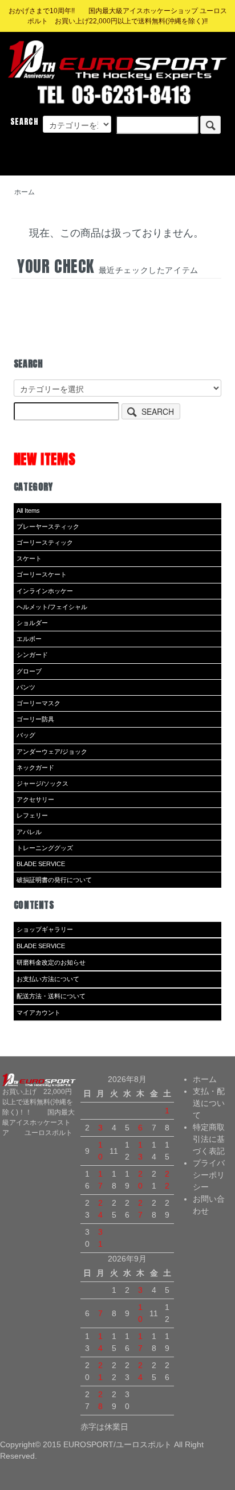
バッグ (26, 735)
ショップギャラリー (45, 929)
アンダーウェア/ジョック (52, 751)
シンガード (32, 654)
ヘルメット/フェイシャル (52, 606)
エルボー (29, 638)
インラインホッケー (45, 590)
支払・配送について (209, 1103)
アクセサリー (35, 799)
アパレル (29, 831)
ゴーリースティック (45, 542)
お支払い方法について (48, 978)
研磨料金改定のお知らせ (51, 962)
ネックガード (35, 767)
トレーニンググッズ (45, 847)
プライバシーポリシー (209, 1174)
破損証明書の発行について (54, 879)
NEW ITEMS (44, 459)
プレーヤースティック (48, 526)
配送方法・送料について (51, 996)
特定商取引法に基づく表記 (209, 1139)
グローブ (29, 671)
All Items (28, 510)
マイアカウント (38, 1012)
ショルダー (32, 622)
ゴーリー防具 (35, 719)
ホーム (24, 192)
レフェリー (32, 815)
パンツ (26, 687)
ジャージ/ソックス (42, 783)
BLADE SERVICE (41, 863)
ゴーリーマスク (38, 703)
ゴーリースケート (42, 574)
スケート (29, 558)
